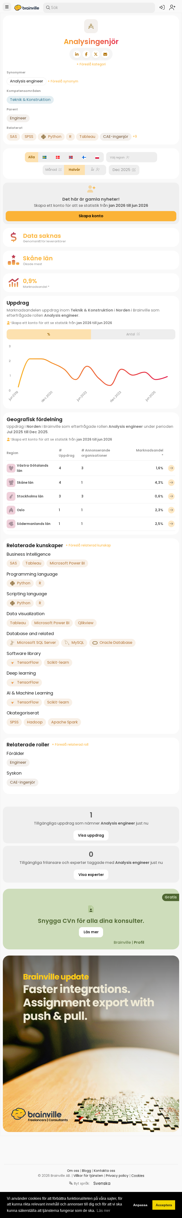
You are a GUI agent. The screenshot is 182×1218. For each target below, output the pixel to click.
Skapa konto (91, 216)
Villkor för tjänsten (88, 1175)
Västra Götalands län (32, 468)
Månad (51, 169)
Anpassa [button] (140, 1205)
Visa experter (91, 874)
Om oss (73, 1170)
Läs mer (91, 931)
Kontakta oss (104, 1170)
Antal (130, 334)
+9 (135, 136)
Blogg (86, 1170)
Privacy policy (117, 1175)
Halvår (74, 169)
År (92, 169)
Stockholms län (30, 496)
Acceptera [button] (164, 1205)
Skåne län (25, 482)
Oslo (20, 510)
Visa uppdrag (91, 835)
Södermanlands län (33, 523)
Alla (31, 157)
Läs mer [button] (103, 1211)
